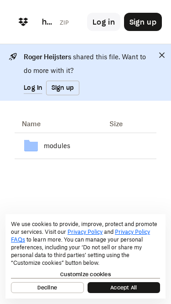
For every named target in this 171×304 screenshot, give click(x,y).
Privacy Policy (85, 231)
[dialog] (85, 256)
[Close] (162, 55)
